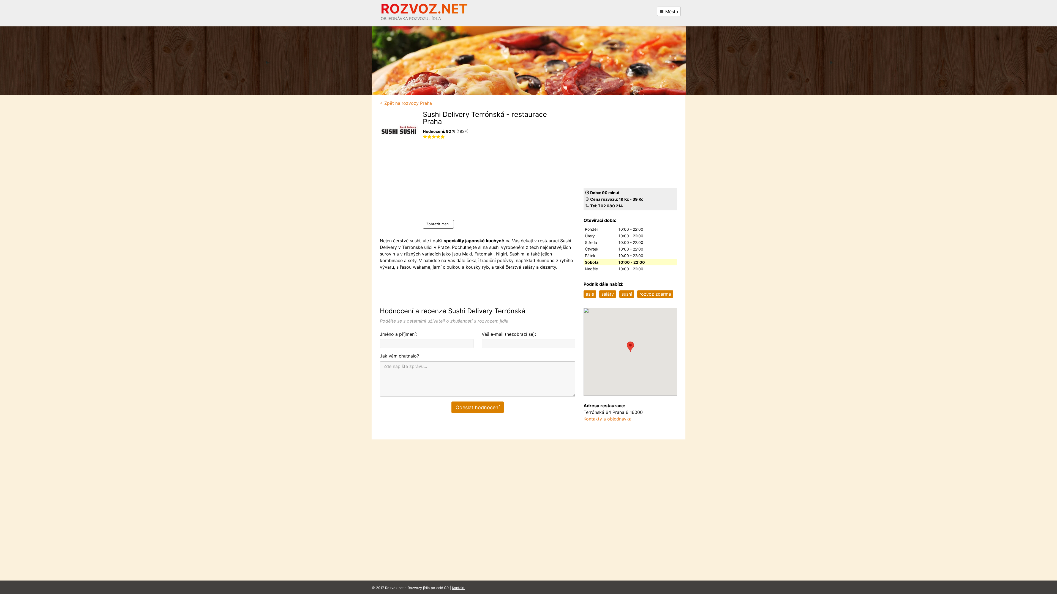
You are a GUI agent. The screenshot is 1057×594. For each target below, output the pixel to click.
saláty (607, 294)
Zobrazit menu (438, 224)
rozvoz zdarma (655, 294)
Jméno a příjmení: (398, 334)
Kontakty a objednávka (607, 419)
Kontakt (458, 588)
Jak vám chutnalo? (399, 356)
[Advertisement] (491, 181)
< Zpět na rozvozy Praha (406, 103)
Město (671, 11)
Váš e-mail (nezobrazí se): (509, 334)
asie (590, 294)
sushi (627, 294)
